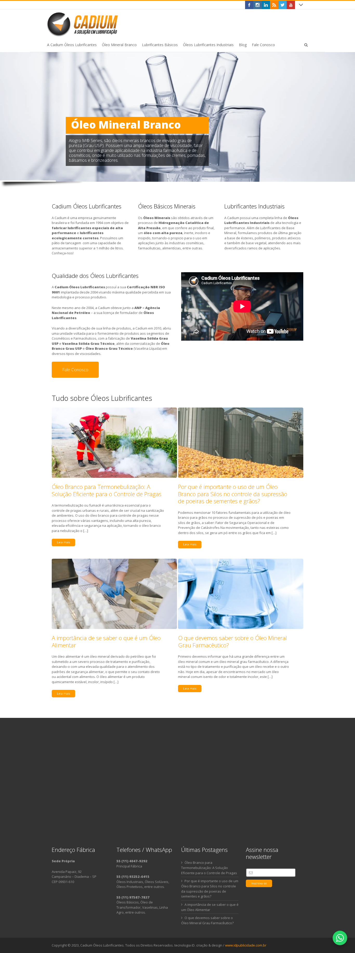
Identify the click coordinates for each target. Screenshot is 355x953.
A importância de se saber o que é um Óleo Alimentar (106, 641)
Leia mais (63, 542)
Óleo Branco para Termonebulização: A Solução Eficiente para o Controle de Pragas (106, 490)
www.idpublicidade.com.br (245, 945)
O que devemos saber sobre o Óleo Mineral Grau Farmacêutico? (232, 641)
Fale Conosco (75, 370)
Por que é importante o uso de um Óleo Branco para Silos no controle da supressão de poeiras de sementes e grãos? (232, 494)
